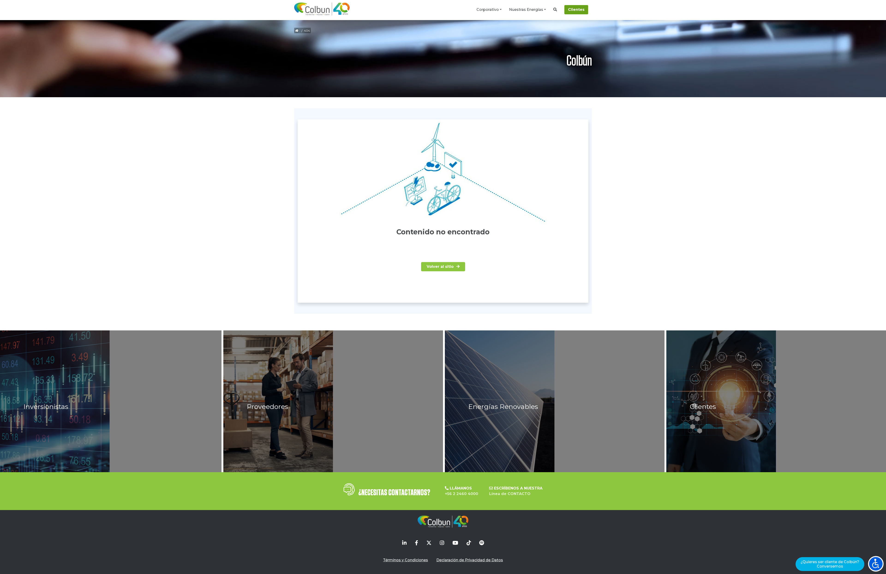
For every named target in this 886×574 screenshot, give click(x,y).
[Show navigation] (876, 564)
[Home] (322, 9)
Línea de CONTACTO (509, 494)
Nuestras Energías (526, 9)
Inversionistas (46, 406)
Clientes (576, 9)
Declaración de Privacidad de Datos (469, 560)
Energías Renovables (503, 406)
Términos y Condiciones (405, 560)
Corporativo (487, 9)
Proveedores (267, 406)
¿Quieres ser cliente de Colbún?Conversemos (830, 564)
